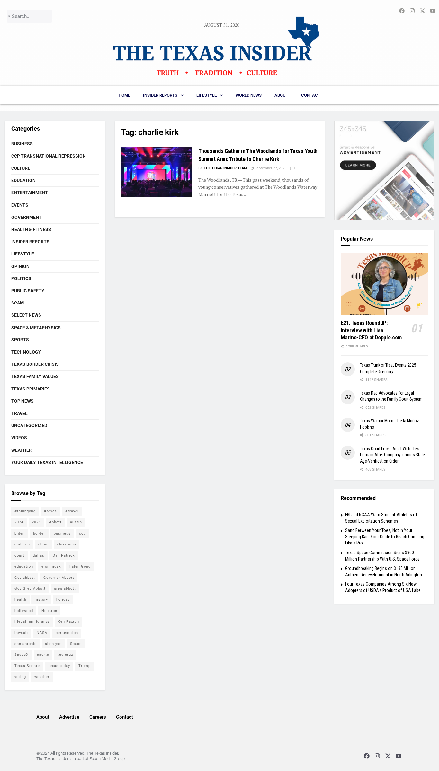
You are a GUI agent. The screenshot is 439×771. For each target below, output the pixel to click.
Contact (310, 95)
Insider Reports (160, 95)
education (23, 566)
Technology (26, 352)
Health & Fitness (31, 229)
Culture (20, 168)
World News (249, 95)
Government (26, 217)
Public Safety (27, 290)
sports (43, 655)
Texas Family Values (35, 376)
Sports (20, 339)
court (19, 555)
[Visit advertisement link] (384, 171)
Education (23, 180)
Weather (21, 450)
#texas (50, 511)
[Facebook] (367, 756)
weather (41, 677)
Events (19, 205)
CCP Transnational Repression (48, 155)
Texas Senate (27, 666)
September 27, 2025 (270, 168)
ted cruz (65, 655)
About (281, 95)
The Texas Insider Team (225, 168)
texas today (59, 666)
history (41, 599)
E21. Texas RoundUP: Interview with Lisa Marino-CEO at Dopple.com (371, 330)
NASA (42, 633)
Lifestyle (206, 95)
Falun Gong (80, 566)
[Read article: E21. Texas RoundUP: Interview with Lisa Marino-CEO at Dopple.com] (384, 284)
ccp (82, 533)
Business (22, 143)
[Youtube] (399, 756)
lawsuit (21, 633)
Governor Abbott (58, 578)
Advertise (69, 717)
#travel (72, 511)
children (22, 544)
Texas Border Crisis (35, 364)
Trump (84, 666)
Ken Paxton (68, 622)
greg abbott (65, 589)
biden (19, 533)
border (39, 533)
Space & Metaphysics (36, 327)
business (62, 533)
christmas (66, 544)
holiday (63, 599)
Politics (21, 278)
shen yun (53, 644)
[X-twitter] (388, 756)
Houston (49, 611)
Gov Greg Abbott (30, 589)
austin (76, 522)
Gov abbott (24, 578)
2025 (36, 522)
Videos (19, 437)
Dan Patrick (64, 555)
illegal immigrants (31, 622)
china (43, 544)
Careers (97, 717)
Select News (26, 315)
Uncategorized (29, 425)
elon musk (51, 566)
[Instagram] (377, 756)
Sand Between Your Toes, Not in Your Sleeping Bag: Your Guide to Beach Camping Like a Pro (384, 536)
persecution (67, 633)
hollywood (23, 611)
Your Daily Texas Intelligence (47, 462)
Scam (17, 302)
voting (20, 677)
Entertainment (29, 192)
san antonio (25, 644)
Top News (22, 401)
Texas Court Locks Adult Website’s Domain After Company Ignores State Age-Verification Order (392, 455)
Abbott (55, 522)
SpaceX (21, 655)
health (20, 599)
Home (124, 95)
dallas (38, 555)
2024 (18, 522)
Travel (19, 413)
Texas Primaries (30, 388)
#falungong (25, 511)
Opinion (20, 266)
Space (76, 644)
